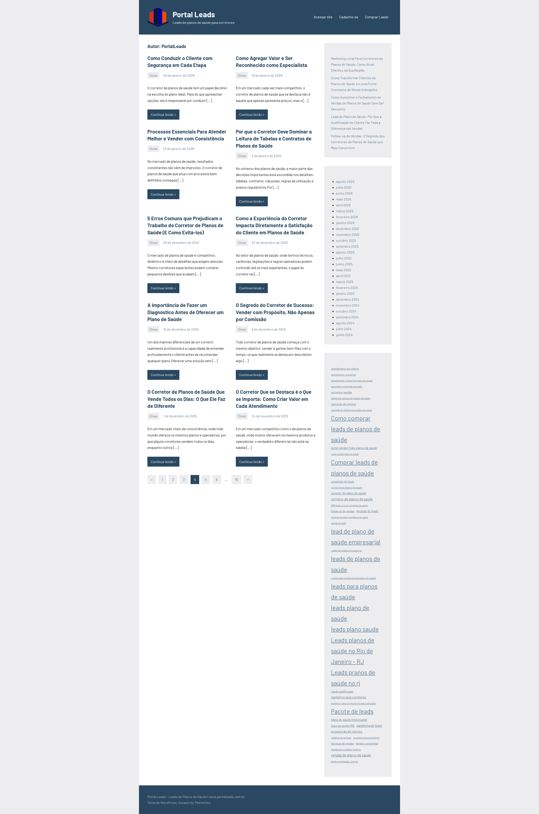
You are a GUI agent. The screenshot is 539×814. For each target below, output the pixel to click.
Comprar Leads (376, 17)
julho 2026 (343, 187)
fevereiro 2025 (347, 288)
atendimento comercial (343, 374)
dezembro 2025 (347, 229)
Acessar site (323, 17)
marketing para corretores (348, 697)
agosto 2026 (345, 181)
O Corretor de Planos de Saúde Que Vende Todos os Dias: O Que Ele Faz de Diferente (186, 399)
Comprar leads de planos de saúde (354, 467)
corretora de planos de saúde (346, 487)
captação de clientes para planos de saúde (351, 410)
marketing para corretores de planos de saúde (353, 703)
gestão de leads (338, 523)
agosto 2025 (345, 252)
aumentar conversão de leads (346, 386)
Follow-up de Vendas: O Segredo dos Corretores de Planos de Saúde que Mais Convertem (358, 142)
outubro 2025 (346, 240)
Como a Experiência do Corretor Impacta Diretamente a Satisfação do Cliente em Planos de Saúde (274, 225)
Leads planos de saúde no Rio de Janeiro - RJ (352, 650)
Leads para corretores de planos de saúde (353, 577)
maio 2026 (343, 199)
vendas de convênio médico (346, 749)
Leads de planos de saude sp (346, 550)
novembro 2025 (347, 234)
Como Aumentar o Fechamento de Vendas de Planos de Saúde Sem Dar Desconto (357, 103)
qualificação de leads (341, 737)
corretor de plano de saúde (348, 493)
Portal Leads (194, 14)
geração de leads (367, 511)
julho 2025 (343, 258)
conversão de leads (342, 481)
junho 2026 (344, 193)
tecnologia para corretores (366, 737)
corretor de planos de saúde (352, 499)
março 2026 (344, 211)
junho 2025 (344, 264)
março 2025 (344, 282)
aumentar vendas (341, 392)
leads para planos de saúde (354, 591)
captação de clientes (343, 404)
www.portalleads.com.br (344, 761)
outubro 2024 (346, 311)
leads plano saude (355, 629)
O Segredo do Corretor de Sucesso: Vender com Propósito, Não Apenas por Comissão (275, 312)
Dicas (153, 75)
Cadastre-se (348, 17)
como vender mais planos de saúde (354, 448)
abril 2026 (343, 205)
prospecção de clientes (346, 731)
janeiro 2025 (345, 293)
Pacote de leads (352, 711)
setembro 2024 (347, 317)
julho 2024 (344, 329)
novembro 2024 (347, 305)
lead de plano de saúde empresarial (355, 536)
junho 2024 (344, 335)
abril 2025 (343, 276)
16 (236, 479)
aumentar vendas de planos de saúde (350, 398)
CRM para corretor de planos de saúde (349, 505)
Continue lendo (162, 114)
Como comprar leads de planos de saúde (355, 428)
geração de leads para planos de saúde (349, 517)
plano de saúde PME (343, 725)
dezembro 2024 (347, 299)
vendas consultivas (367, 743)
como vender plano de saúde (345, 454)
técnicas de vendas (342, 743)
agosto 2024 (345, 323)
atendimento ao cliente (345, 368)
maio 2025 (343, 270)
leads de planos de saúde (355, 564)
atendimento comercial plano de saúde (351, 380)
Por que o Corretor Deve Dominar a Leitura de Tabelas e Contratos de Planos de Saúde (274, 138)
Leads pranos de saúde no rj (353, 678)
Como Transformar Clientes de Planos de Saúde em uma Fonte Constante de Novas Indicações (354, 84)
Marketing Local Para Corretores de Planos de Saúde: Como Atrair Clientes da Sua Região (357, 64)
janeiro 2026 (345, 223)
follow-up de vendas (343, 511)
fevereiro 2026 (347, 217)
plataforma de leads (369, 725)
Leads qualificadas (342, 691)
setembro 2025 (347, 246)
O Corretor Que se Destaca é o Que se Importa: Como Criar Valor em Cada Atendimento (273, 399)
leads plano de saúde (350, 613)
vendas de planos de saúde (351, 755)
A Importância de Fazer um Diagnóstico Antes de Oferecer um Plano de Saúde (185, 312)
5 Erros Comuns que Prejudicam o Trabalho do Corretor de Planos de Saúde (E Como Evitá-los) (185, 225)
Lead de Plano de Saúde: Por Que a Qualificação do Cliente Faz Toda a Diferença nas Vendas (356, 122)
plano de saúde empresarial (349, 720)
